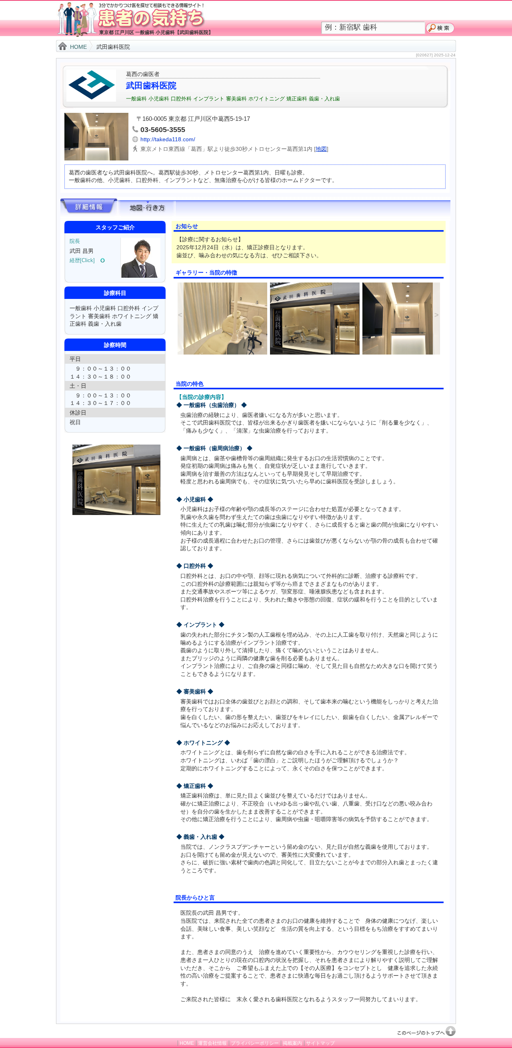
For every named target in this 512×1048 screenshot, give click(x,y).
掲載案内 (292, 1043)
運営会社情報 (212, 1043)
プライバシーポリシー (255, 1043)
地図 (321, 149)
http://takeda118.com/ (167, 139)
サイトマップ (320, 1043)
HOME (78, 47)
